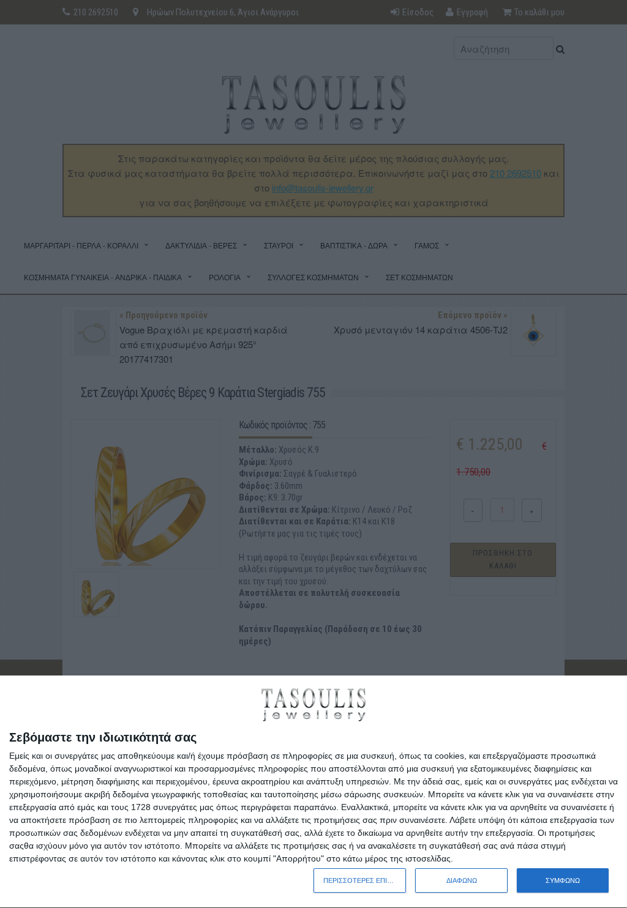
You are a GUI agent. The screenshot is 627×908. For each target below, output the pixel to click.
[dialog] (313, 792)
